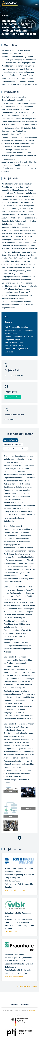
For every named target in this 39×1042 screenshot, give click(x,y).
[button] (37, 4)
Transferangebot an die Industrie (15, 449)
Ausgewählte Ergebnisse (12, 444)
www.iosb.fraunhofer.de (14, 976)
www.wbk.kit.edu (11, 931)
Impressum (14, 1004)
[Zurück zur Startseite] (10, 4)
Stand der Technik (10, 440)
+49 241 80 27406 (15, 345)
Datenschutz (25, 1004)
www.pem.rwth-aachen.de (15, 890)
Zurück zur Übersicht (26, 986)
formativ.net (32, 1010)
